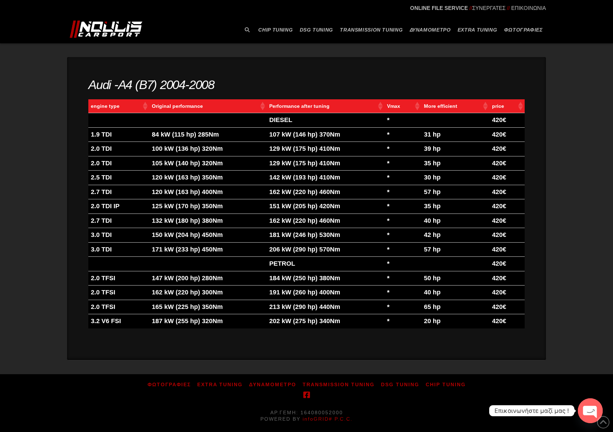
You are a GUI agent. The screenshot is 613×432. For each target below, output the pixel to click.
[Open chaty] (590, 410)
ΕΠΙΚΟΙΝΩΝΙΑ (528, 8)
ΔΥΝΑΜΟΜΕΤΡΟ (272, 384)
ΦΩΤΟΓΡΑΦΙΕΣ (169, 384)
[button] (145, 106)
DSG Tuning (400, 384)
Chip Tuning (446, 384)
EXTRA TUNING (220, 384)
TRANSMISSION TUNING (339, 384)
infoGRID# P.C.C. (328, 419)
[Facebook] (306, 395)
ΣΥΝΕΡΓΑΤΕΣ (489, 8)
